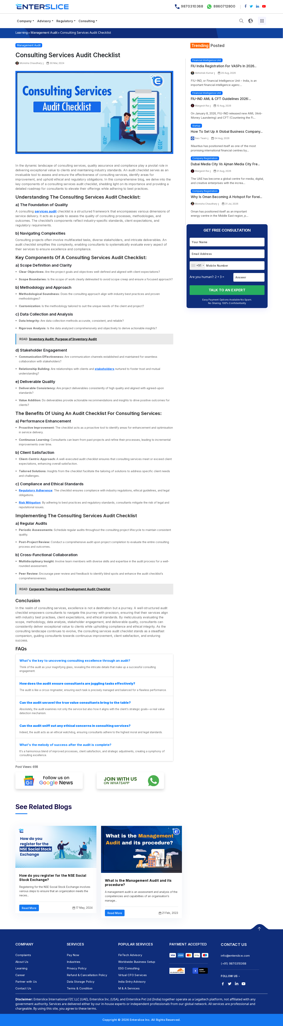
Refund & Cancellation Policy (87, 975)
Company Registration (205, 158)
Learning (21, 32)
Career (20, 975)
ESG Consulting (129, 968)
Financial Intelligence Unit (206, 60)
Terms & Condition (80, 988)
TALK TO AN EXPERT (227, 290)
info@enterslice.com (235, 955)
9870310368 (192, 6)
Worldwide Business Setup (136, 962)
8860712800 (224, 6)
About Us (21, 962)
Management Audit (44, 32)
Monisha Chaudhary (31, 63)
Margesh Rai (202, 105)
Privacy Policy (77, 968)
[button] (241, 21)
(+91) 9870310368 (233, 963)
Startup (196, 125)
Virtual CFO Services (132, 975)
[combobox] (197, 265)
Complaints (23, 955)
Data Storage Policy (81, 981)
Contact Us (23, 988)
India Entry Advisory (132, 981)
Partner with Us (26, 981)
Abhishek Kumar (204, 72)
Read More (29, 908)
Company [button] (24, 21)
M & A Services (129, 988)
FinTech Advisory (130, 955)
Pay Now (73, 955)
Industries (73, 962)
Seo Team (201, 138)
